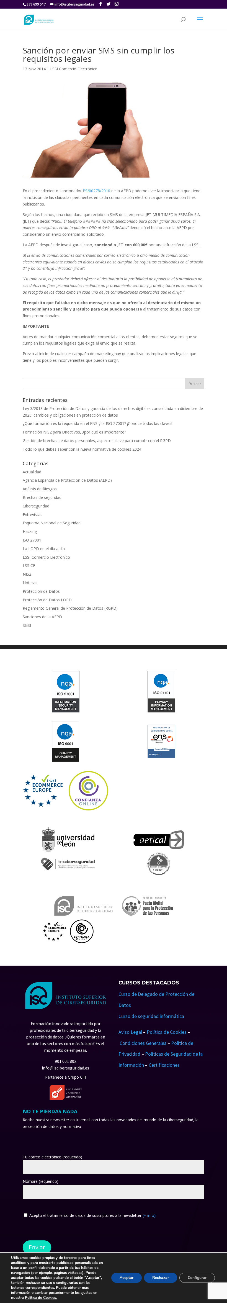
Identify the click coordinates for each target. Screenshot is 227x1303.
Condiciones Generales (143, 1043)
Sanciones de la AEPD (42, 616)
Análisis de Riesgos (40, 488)
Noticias (30, 582)
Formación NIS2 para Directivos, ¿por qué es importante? (74, 432)
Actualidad (32, 471)
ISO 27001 (32, 540)
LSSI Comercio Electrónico (73, 68)
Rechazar (160, 1277)
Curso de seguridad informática (151, 1016)
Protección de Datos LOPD (47, 599)
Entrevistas (32, 514)
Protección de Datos (41, 591)
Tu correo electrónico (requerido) (52, 1157)
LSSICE (29, 565)
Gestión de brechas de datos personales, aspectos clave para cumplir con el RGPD (97, 440)
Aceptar (126, 1277)
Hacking (30, 531)
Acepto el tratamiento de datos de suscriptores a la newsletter (92, 1215)
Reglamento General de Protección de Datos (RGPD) (70, 608)
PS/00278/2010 (96, 190)
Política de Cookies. (41, 1297)
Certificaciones (164, 1065)
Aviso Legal (130, 1032)
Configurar (197, 1277)
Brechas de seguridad (42, 497)
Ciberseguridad (36, 506)
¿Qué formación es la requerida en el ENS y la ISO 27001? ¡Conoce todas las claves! (97, 423)
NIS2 (27, 574)
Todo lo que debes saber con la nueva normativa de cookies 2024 (82, 449)
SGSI (27, 625)
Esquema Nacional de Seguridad (52, 522)
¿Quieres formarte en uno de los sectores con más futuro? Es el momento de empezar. (66, 1043)
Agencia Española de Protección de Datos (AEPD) (67, 480)
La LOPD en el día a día (44, 548)
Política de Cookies (167, 1032)
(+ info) (149, 1215)
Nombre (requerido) (40, 1181)
